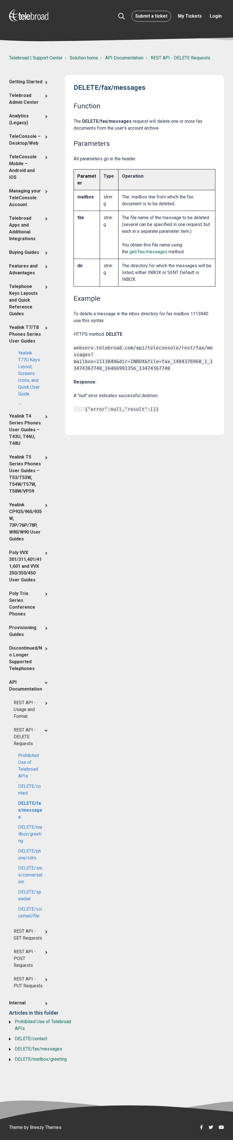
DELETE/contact (29, 790)
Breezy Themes (45, 1127)
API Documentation (124, 58)
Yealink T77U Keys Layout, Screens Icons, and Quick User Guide (29, 373)
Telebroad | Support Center (36, 58)
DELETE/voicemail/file (30, 912)
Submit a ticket (151, 16)
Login (216, 16)
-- (20, 404)
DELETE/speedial (29, 895)
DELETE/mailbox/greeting (30, 833)
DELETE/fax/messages (30, 810)
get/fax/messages (148, 251)
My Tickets (190, 16)
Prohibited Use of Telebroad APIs (28, 766)
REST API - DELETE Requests (180, 58)
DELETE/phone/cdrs (29, 854)
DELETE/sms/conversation (30, 874)
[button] (121, 16)
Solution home (84, 58)
